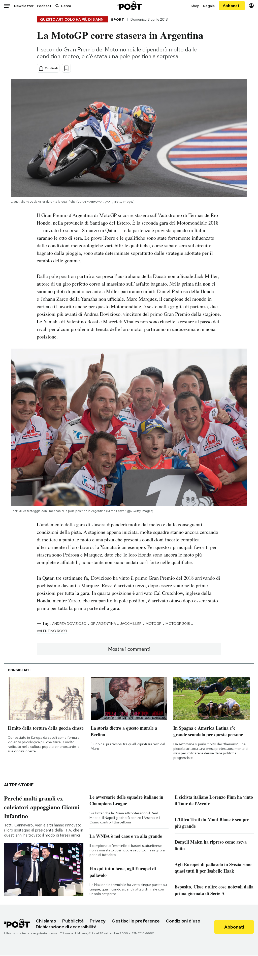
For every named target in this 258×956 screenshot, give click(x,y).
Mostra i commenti (129, 649)
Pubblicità (73, 921)
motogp (154, 623)
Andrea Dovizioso (69, 623)
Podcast (44, 6)
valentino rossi (52, 631)
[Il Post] (129, 5)
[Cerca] (57, 5)
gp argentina (103, 623)
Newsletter (24, 6)
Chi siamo (46, 921)
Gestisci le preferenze (136, 921)
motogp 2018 (178, 623)
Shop (195, 6)
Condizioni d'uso (183, 921)
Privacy (98, 921)
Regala (209, 6)
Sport (117, 19)
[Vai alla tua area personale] (251, 5)
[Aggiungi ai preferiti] (66, 68)
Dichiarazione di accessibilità (66, 927)
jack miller (131, 623)
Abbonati (232, 5)
